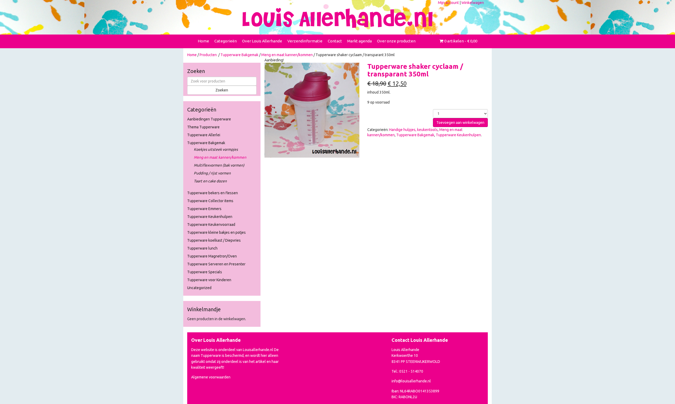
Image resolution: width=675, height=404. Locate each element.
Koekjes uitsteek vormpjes (216, 149)
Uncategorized (199, 288)
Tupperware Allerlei (203, 135)
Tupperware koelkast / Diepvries (214, 240)
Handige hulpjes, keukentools (413, 130)
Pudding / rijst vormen (212, 173)
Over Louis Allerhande (262, 41)
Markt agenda (359, 41)
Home (203, 41)
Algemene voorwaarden (210, 377)
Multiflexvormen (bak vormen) (219, 165)
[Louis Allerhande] (337, 18)
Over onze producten (396, 41)
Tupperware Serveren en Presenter (216, 264)
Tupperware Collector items (210, 201)
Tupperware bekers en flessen (212, 193)
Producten (208, 55)
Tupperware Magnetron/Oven (212, 256)
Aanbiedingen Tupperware (209, 119)
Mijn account (448, 3)
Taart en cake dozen (210, 181)
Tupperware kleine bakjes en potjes (216, 232)
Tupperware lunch (202, 248)
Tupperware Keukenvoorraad (211, 224)
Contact (335, 41)
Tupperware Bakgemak (239, 55)
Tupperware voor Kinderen (209, 280)
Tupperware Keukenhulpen (209, 217)
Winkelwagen (472, 3)
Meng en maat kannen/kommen (287, 55)
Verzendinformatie (304, 41)
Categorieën (225, 41)
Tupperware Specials (204, 272)
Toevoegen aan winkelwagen (460, 122)
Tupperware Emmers (204, 209)
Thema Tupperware (203, 127)
